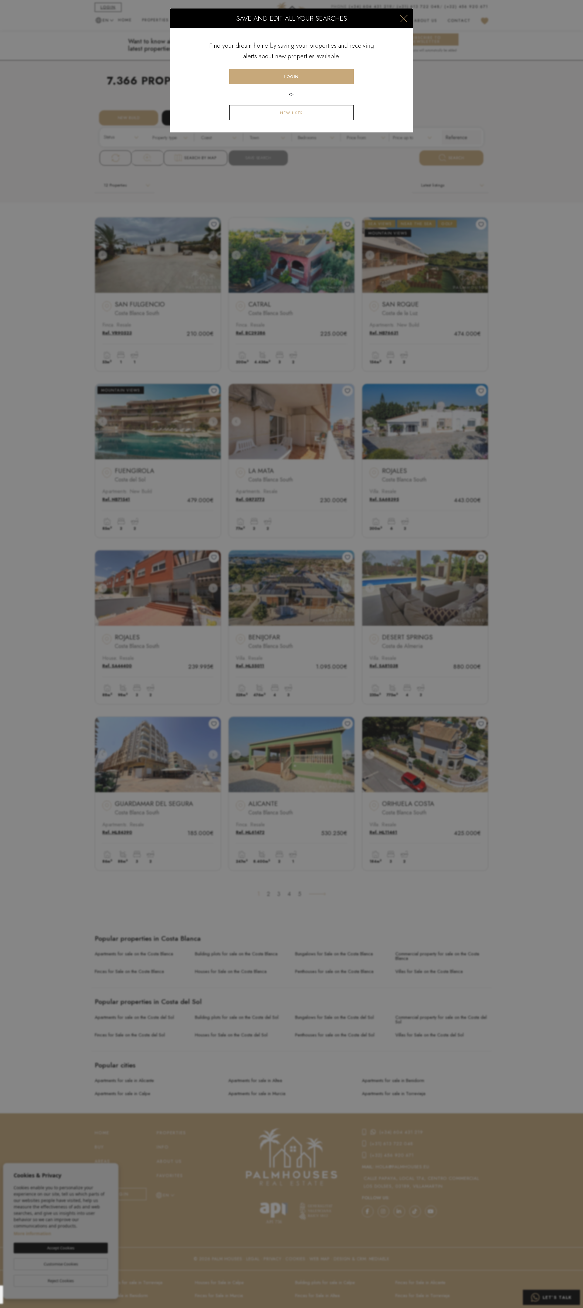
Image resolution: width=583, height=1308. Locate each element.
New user (291, 113)
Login (291, 77)
